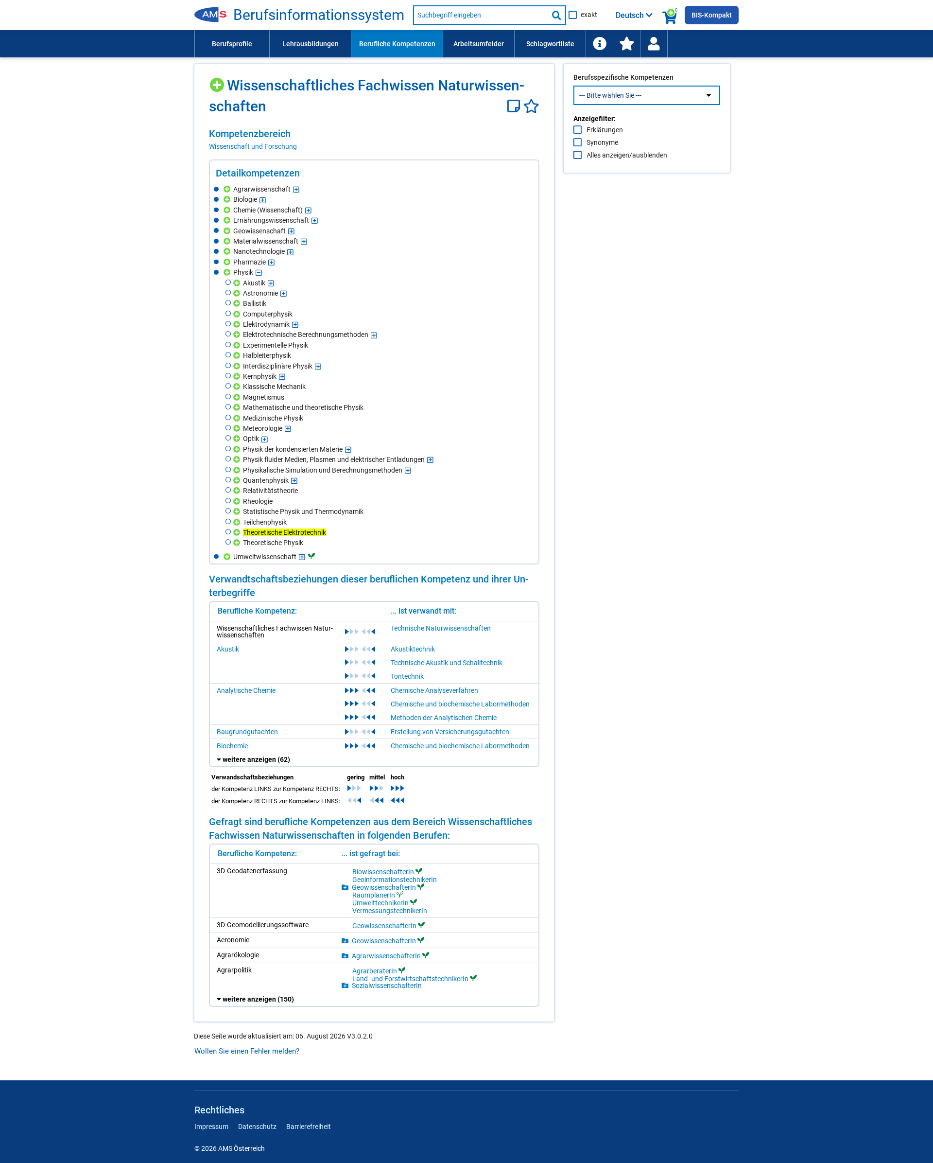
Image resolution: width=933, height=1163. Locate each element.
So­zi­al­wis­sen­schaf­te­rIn (387, 985)
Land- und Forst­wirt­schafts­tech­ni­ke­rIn (410, 978)
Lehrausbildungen (310, 44)
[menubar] (466, 43)
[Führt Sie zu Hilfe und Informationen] (599, 43)
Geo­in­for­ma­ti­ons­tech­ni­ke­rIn (394, 879)
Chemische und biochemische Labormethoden (460, 704)
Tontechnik (407, 676)
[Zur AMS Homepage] (213, 15)
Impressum (211, 1126)
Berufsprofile (232, 44)
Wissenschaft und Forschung (253, 146)
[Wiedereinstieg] (653, 43)
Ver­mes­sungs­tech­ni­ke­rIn (389, 910)
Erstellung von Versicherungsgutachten (450, 732)
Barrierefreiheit (308, 1126)
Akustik (228, 649)
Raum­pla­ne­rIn (373, 895)
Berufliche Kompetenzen (397, 44)
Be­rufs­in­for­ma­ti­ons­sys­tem (318, 15)
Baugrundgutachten (247, 732)
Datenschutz (257, 1126)
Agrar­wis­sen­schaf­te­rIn (386, 955)
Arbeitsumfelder (478, 44)
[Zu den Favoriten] (626, 43)
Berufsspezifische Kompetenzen (623, 77)
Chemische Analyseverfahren (434, 690)
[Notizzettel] (515, 106)
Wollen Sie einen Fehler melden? (246, 1051)
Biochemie (232, 746)
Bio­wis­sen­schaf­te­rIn (383, 871)
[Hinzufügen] (218, 81)
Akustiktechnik (413, 649)
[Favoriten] (531, 106)
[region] (374, 139)
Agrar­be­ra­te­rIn (374, 970)
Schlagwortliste (550, 44)
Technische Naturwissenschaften (441, 628)
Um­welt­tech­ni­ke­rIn (380, 902)
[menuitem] (231, 43)
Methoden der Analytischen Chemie (444, 718)
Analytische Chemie (246, 690)
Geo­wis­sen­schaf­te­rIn (384, 887)
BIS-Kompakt (711, 15)
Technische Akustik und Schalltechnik (446, 663)
